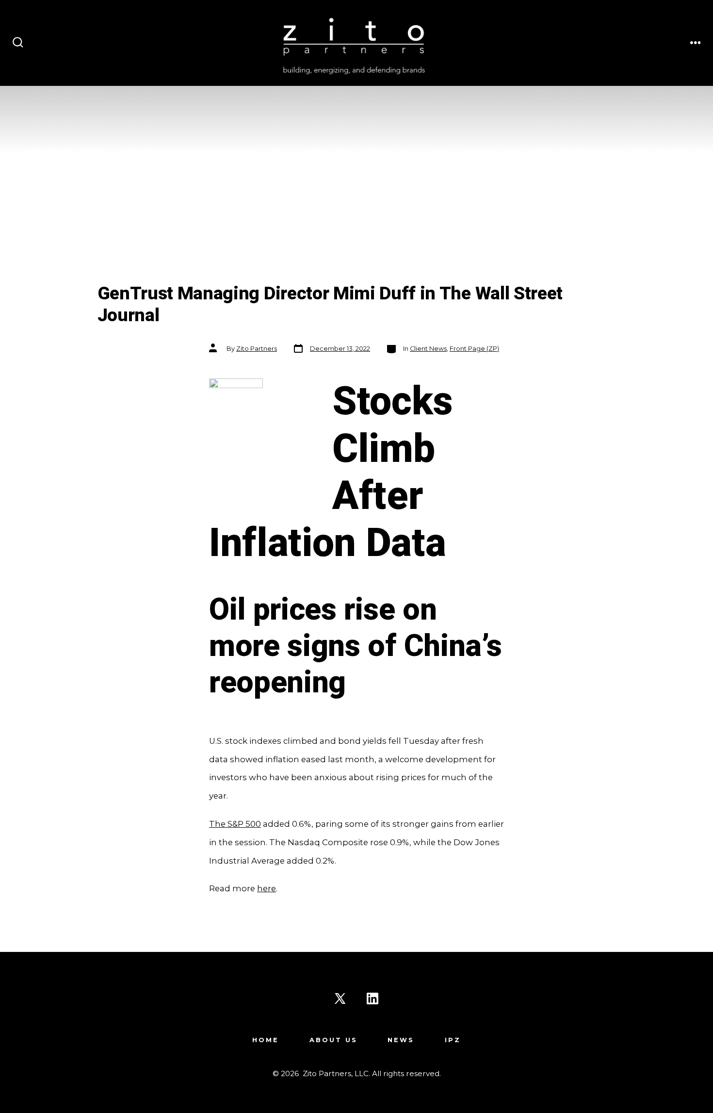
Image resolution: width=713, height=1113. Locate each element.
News (401, 1040)
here (266, 888)
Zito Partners (256, 348)
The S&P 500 (235, 824)
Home (265, 1040)
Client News (428, 348)
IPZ (453, 1040)
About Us (333, 1040)
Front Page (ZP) (474, 348)
